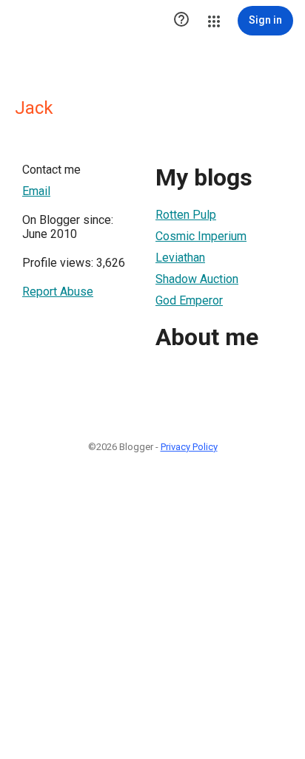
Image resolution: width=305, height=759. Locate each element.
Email (36, 191)
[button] (181, 20)
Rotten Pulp (185, 215)
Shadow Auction (196, 279)
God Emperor (189, 300)
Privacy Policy (189, 446)
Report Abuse (57, 292)
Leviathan (180, 258)
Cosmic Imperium (201, 236)
